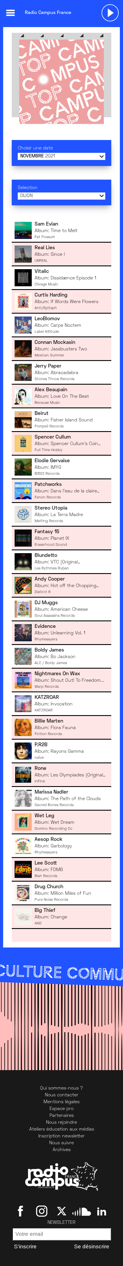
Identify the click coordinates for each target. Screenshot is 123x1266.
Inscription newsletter (61, 1136)
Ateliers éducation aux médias (61, 1129)
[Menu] (10, 13)
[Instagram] (41, 1211)
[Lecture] (110, 12)
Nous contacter (61, 1095)
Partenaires (61, 1116)
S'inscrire (25, 1246)
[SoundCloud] (81, 1211)
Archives (62, 1150)
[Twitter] (61, 1211)
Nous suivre (61, 1143)
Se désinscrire (91, 1246)
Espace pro (61, 1109)
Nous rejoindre (61, 1123)
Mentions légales (61, 1102)
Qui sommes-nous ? (61, 1088)
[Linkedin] (101, 1211)
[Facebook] (21, 1211)
